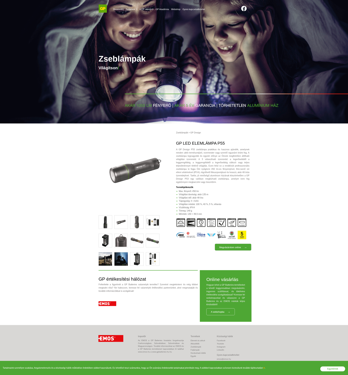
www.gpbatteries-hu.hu (162, 352)
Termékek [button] (131, 9)
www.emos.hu (144, 352)
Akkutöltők (195, 344)
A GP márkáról (146, 9)
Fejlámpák (195, 350)
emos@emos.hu (224, 359)
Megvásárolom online (230, 247)
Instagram (221, 347)
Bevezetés (118, 9)
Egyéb (193, 356)
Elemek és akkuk (198, 340)
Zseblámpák (182, 132)
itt (264, 368)
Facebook (221, 340)
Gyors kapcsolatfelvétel (194, 9)
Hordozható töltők (198, 353)
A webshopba (217, 312)
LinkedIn (220, 350)
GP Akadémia (162, 9)
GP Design (195, 132)
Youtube (220, 344)
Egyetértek (332, 369)
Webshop (175, 9)
